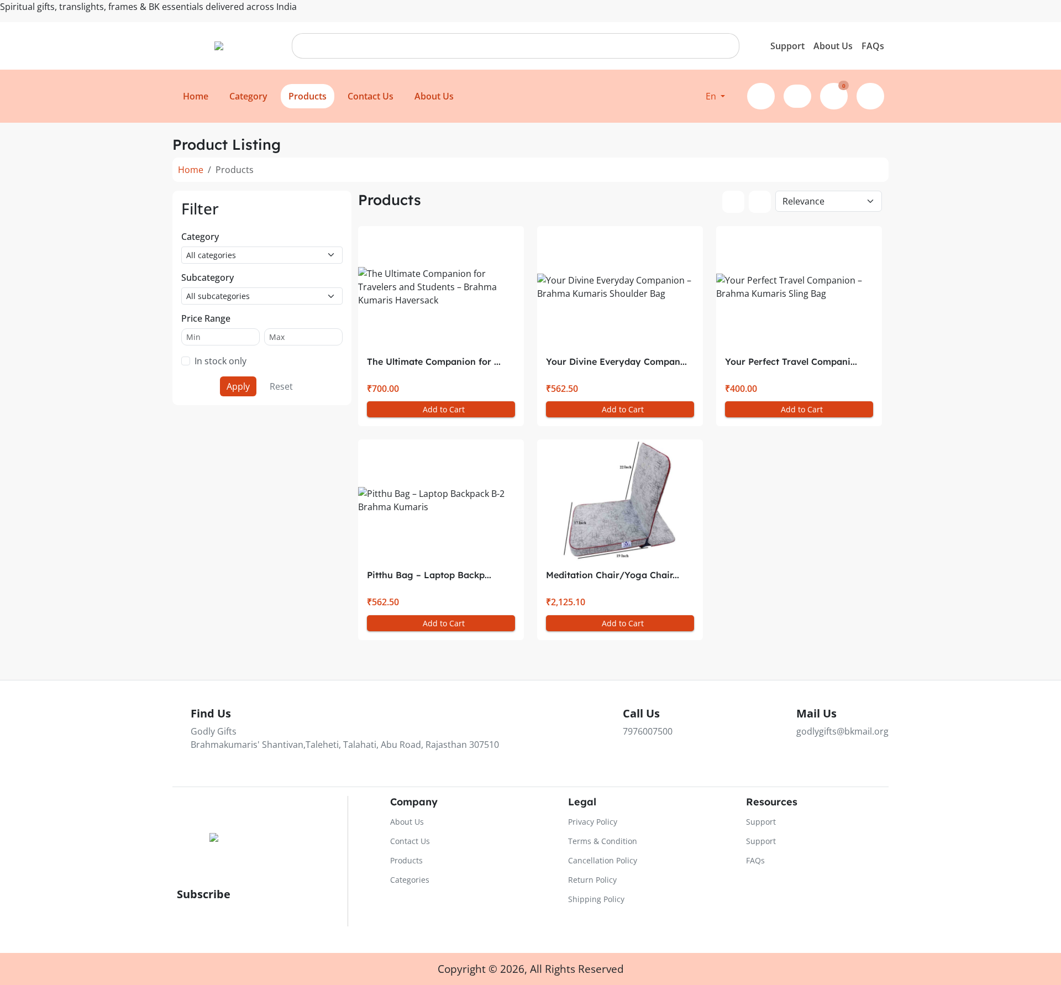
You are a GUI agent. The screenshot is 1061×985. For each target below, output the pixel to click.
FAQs (873, 46)
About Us (833, 46)
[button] (715, 96)
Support (787, 46)
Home (190, 170)
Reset (281, 386)
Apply (238, 386)
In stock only (220, 361)
